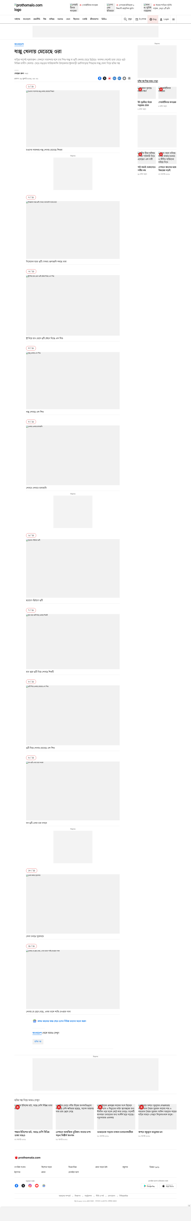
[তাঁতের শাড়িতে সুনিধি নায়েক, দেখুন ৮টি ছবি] (148, 7)
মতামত (60, 19)
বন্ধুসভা (125, 1167)
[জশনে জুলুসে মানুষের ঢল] (157, 1117)
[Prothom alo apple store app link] (168, 1186)
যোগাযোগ (111, 1196)
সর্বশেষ (17, 19)
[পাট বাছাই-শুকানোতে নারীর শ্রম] (147, 158)
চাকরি (85, 19)
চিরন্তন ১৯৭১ (154, 1167)
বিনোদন (76, 19)
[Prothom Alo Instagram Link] (31, 1186)
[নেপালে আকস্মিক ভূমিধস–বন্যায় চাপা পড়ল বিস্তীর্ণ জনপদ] (75, 1117)
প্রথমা (43, 1172)
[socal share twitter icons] (105, 79)
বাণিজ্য (51, 19)
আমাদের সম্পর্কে (65, 1196)
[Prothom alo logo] (27, 1158)
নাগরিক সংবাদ (19, 1167)
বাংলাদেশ (26, 19)
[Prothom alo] (32, 7)
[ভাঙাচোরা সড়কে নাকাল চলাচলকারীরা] (116, 1117)
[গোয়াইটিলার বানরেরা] (74, 7)
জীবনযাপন (94, 19)
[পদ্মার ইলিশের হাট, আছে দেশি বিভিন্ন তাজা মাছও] (33, 1117)
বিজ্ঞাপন (78, 1196)
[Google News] (43, 1186)
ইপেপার (17, 1172)
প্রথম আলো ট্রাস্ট (101, 1167)
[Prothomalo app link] (149, 1186)
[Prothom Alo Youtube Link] (38, 1186)
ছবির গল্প (38, 1041)
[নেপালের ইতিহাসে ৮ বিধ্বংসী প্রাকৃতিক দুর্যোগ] (111, 7)
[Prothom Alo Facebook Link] (17, 1186)
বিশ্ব (44, 19)
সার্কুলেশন (88, 1196)
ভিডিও (104, 19)
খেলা (68, 19)
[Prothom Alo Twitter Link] (24, 1186)
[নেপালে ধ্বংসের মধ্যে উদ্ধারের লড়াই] (167, 158)
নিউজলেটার (123, 1196)
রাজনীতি (37, 19)
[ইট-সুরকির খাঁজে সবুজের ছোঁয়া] (147, 93)
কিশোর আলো (46, 1167)
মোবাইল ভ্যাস (73, 1172)
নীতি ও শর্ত (100, 1196)
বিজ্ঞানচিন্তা (72, 1167)
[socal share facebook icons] (100, 79)
